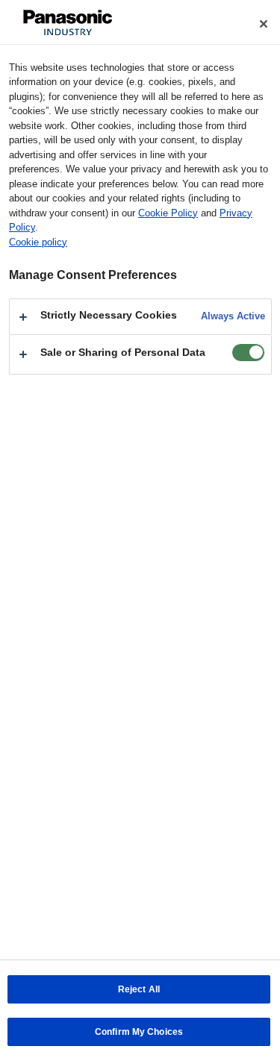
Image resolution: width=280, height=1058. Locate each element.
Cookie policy (38, 242)
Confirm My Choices (139, 1032)
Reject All (139, 989)
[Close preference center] (263, 23)
